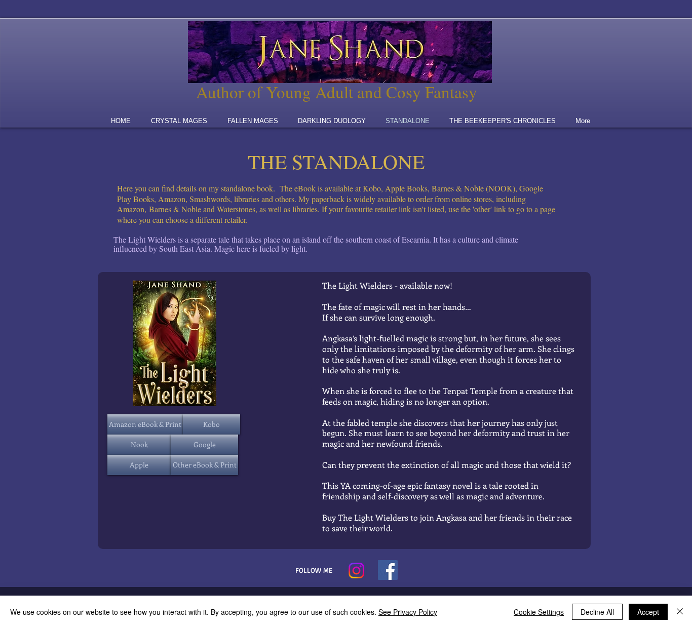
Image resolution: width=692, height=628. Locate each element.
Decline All (597, 612)
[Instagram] (356, 570)
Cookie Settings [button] (539, 612)
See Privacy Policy (407, 612)
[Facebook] (388, 570)
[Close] (680, 612)
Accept (648, 612)
